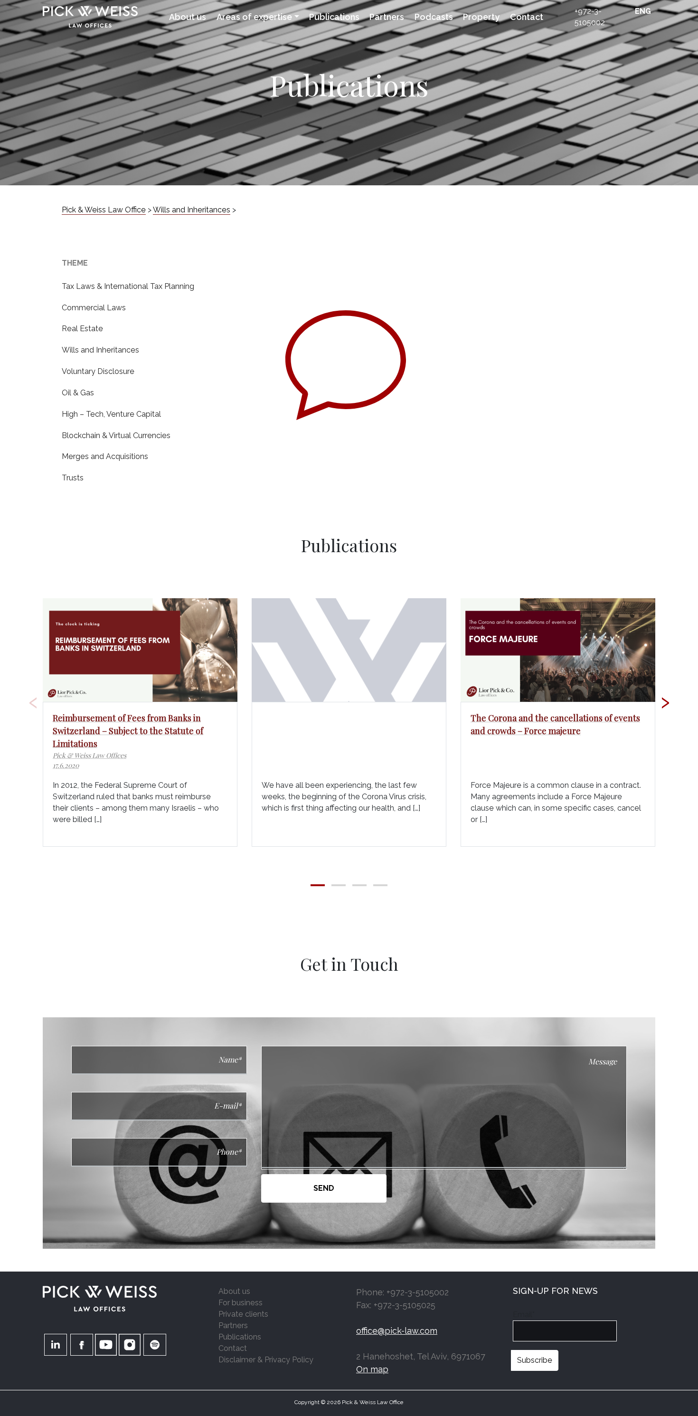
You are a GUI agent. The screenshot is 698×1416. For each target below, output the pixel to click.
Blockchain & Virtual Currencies (116, 435)
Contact (526, 17)
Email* (524, 1314)
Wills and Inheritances (100, 349)
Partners (386, 17)
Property (481, 17)
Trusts (73, 477)
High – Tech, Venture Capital (111, 414)
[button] (317, 885)
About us (187, 17)
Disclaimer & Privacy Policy (265, 1359)
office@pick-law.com (396, 1331)
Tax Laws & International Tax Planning (128, 286)
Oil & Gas (78, 392)
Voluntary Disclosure (98, 371)
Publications (334, 17)
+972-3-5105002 (590, 17)
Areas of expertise (254, 17)
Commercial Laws (94, 307)
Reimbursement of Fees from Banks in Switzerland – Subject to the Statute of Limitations (128, 730)
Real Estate (82, 328)
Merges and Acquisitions (105, 456)
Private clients (243, 1314)
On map (372, 1369)
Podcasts (434, 17)
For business (240, 1302)
